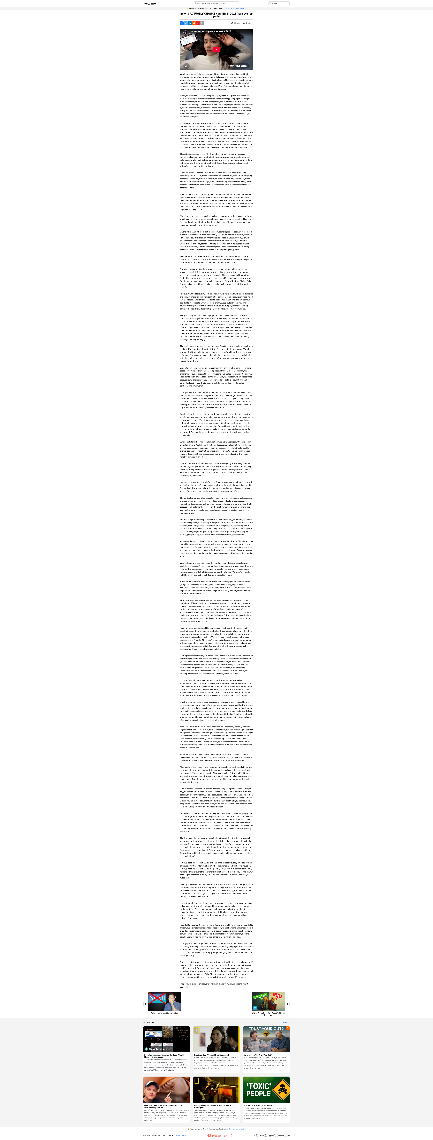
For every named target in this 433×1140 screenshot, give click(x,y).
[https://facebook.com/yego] (256, 1135)
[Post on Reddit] (194, 23)
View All (286, 1022)
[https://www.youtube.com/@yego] (279, 1135)
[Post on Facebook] (182, 23)
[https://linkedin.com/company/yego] (270, 1135)
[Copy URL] (202, 23)
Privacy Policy (181, 1135)
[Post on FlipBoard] (198, 23)
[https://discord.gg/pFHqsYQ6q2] (288, 1135)
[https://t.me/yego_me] (283, 1135)
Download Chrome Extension (234, 8)
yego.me (149, 3)
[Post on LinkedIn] (190, 23)
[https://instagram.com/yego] (265, 1135)
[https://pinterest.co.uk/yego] (274, 1135)
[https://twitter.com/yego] (261, 1135)
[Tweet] (186, 23)
